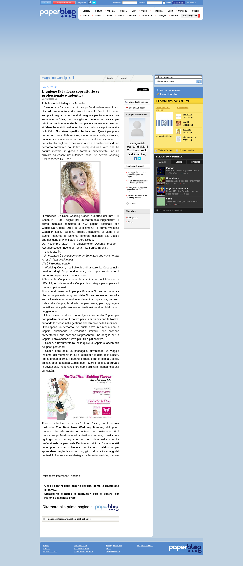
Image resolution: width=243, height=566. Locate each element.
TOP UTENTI (182, 108)
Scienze (132, 16)
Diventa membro (187, 150)
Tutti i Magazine (190, 16)
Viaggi (144, 11)
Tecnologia (157, 11)
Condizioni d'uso (81, 548)
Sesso (98, 16)
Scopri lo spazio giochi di (171, 210)
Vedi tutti (134, 203)
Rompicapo (195, 162)
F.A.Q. (108, 548)
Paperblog (58, 13)
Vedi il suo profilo (137, 150)
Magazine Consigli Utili (57, 78)
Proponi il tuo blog (168, 94)
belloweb (187, 130)
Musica (123, 11)
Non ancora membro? (170, 90)
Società (86, 11)
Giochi (110, 78)
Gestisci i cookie (113, 551)
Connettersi (178, 3)
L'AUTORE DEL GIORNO (163, 109)
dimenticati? (191, 2)
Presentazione (80, 545)
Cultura (98, 11)
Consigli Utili (132, 217)
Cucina (109, 16)
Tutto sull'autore (165, 150)
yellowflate (187, 114)
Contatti (46, 548)
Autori (124, 78)
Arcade (162, 162)
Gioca (185, 173)
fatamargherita (189, 137)
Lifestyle (162, 16)
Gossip (195, 11)
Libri (134, 11)
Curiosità (182, 11)
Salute (121, 16)
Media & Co (147, 16)
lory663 (186, 122)
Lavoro (174, 16)
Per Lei (130, 221)
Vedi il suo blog (137, 154)
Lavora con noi (50, 551)
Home (46, 2)
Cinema (111, 11)
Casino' (179, 162)
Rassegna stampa (114, 545)
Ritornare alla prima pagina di (68, 507)
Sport (170, 11)
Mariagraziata (51, 99)
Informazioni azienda (83, 551)
